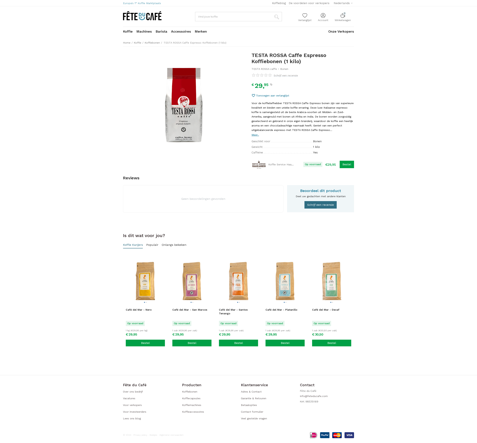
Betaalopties (249, 405)
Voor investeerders (134, 411)
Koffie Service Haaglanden (284, 164)
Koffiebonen (152, 42)
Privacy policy (140, 435)
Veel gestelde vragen (254, 418)
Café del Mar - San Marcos (189, 309)
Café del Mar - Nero (139, 309)
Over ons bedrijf (133, 391)
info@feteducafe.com (314, 396)
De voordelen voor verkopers (309, 3)
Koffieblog (279, 3)
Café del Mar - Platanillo (281, 309)
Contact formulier (252, 411)
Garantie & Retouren (253, 398)
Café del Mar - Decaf (325, 309)
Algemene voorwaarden (171, 435)
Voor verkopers (132, 405)
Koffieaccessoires (193, 411)
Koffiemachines (191, 405)
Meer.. (255, 134)
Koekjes (153, 435)
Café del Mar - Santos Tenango (233, 311)
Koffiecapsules (191, 398)
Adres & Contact (251, 391)
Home (126, 42)
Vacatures (129, 398)
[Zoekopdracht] (277, 16)
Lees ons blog (132, 418)
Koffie (137, 42)
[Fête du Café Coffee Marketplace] (142, 16)
